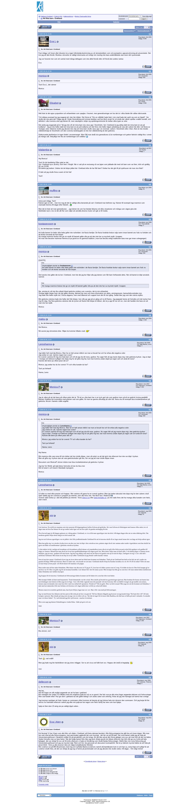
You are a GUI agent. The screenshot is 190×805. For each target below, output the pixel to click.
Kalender (116, 22)
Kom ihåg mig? (147, 16)
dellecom (44, 681)
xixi (51, 515)
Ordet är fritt (58, 16)
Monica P (55, 387)
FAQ (59, 22)
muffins (54, 190)
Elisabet (54, 103)
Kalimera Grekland (47, 16)
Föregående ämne (90, 761)
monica (43, 75)
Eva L (53, 41)
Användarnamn (123, 16)
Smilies (41, 778)
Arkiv (146, 795)
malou (42, 319)
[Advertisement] (106, 6)
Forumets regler (44, 784)
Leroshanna (45, 344)
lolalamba (44, 149)
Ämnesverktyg (129, 31)
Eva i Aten (55, 722)
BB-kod (41, 776)
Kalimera (140, 795)
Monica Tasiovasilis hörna (83, 16)
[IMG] (40, 779)
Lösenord (122, 19)
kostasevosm (46, 223)
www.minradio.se (100, 498)
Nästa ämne (101, 761)
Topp (150, 795)
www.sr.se (86, 498)
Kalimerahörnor (68, 16)
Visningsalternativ (143, 31)
